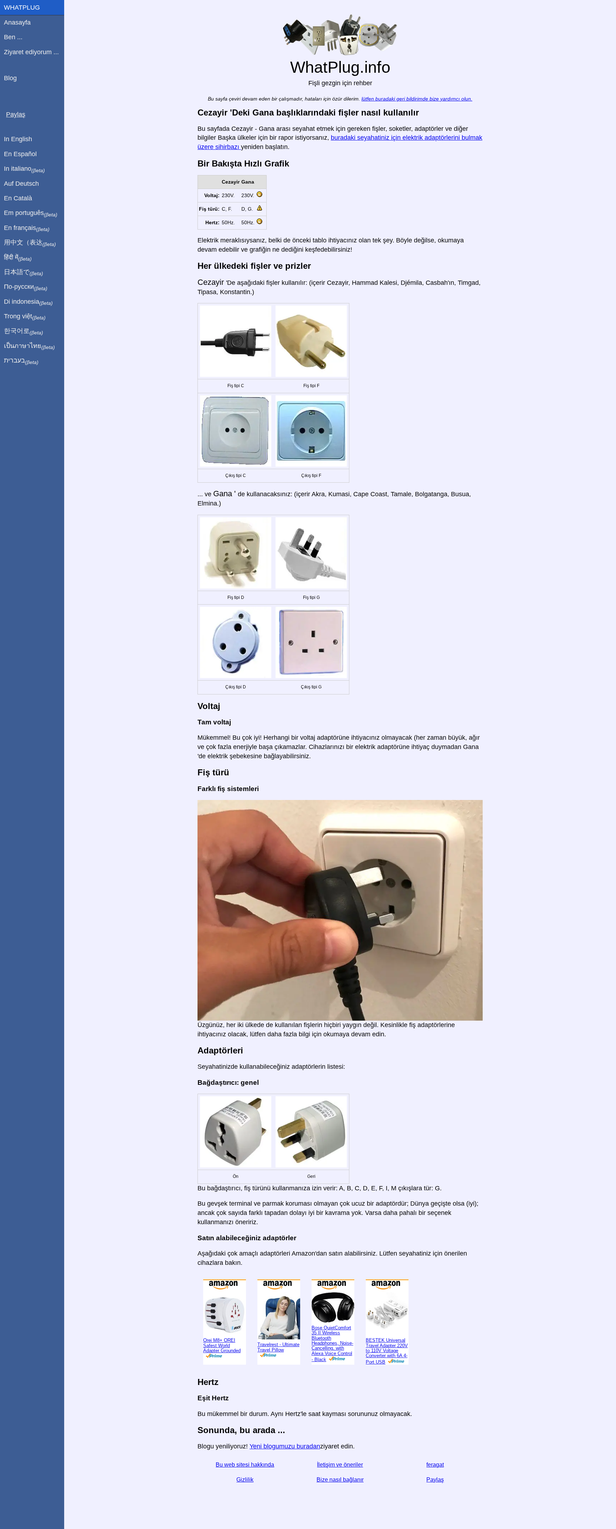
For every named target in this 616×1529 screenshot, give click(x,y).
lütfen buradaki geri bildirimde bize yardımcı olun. (416, 99)
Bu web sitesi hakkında (245, 1465)
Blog (10, 78)
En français (27, 228)
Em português (30, 213)
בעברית (21, 361)
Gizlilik (244, 1480)
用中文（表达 (30, 243)
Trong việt (25, 316)
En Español (20, 154)
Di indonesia (28, 302)
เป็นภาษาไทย (29, 346)
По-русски (25, 287)
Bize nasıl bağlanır (340, 1480)
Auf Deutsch (21, 183)
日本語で (23, 272)
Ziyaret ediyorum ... (31, 52)
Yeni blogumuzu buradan (285, 1446)
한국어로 (23, 331)
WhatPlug (22, 7)
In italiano (24, 169)
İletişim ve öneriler (340, 1465)
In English (18, 139)
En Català (18, 198)
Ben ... (13, 37)
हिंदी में (18, 258)
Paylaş (435, 1480)
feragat (435, 1465)
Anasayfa (17, 22)
